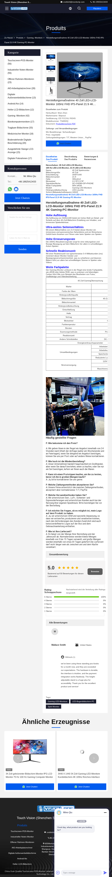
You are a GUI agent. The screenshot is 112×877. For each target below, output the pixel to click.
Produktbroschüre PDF (66, 124)
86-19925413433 (100, 2)
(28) (21, 88)
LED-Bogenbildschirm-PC (83, 701)
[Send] (105, 873)
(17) (21, 122)
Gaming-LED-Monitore (57, 701)
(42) (18, 116)
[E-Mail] (16, 189)
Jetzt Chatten (22, 197)
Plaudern (97, 8)
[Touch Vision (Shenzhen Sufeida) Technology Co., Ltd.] (19, 8)
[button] (18, 758)
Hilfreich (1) (70, 657)
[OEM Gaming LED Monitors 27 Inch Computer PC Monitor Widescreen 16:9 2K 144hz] (80, 75)
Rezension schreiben (95, 573)
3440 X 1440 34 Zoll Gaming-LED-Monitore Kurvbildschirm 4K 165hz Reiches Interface (27, 775)
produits (19, 38)
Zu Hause (8, 38)
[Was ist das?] (10, 189)
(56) (20, 62)
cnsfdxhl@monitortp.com (74, 2)
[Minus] (105, 812)
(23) (21, 80)
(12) (21, 109)
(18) (20, 134)
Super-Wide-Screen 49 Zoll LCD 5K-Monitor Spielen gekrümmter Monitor (79, 775)
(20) (19, 141)
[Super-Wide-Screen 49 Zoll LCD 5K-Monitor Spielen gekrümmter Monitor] (82, 751)
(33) (20, 128)
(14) (15, 103)
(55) (20, 71)
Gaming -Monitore (34, 38)
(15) (21, 150)
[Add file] (58, 873)
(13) (22, 96)
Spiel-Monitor (53, 707)
